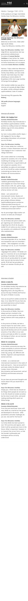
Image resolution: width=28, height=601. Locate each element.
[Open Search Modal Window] (24, 3)
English (3, 106)
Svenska (3, 103)
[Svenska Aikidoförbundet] (7, 3)
